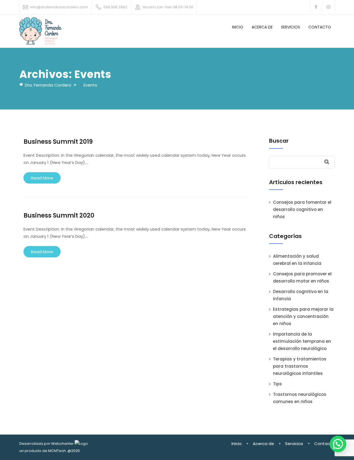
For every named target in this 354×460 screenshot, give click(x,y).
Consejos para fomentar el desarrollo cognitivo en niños (302, 209)
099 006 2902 (115, 7)
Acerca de (262, 27)
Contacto (319, 27)
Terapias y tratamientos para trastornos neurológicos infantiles (299, 366)
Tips (277, 384)
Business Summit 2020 (59, 215)
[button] (338, 444)
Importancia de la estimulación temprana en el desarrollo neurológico (302, 341)
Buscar (279, 141)
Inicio (237, 27)
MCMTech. (57, 450)
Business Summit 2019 (58, 141)
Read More (42, 178)
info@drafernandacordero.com (59, 7)
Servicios (290, 27)
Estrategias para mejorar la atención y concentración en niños (303, 316)
